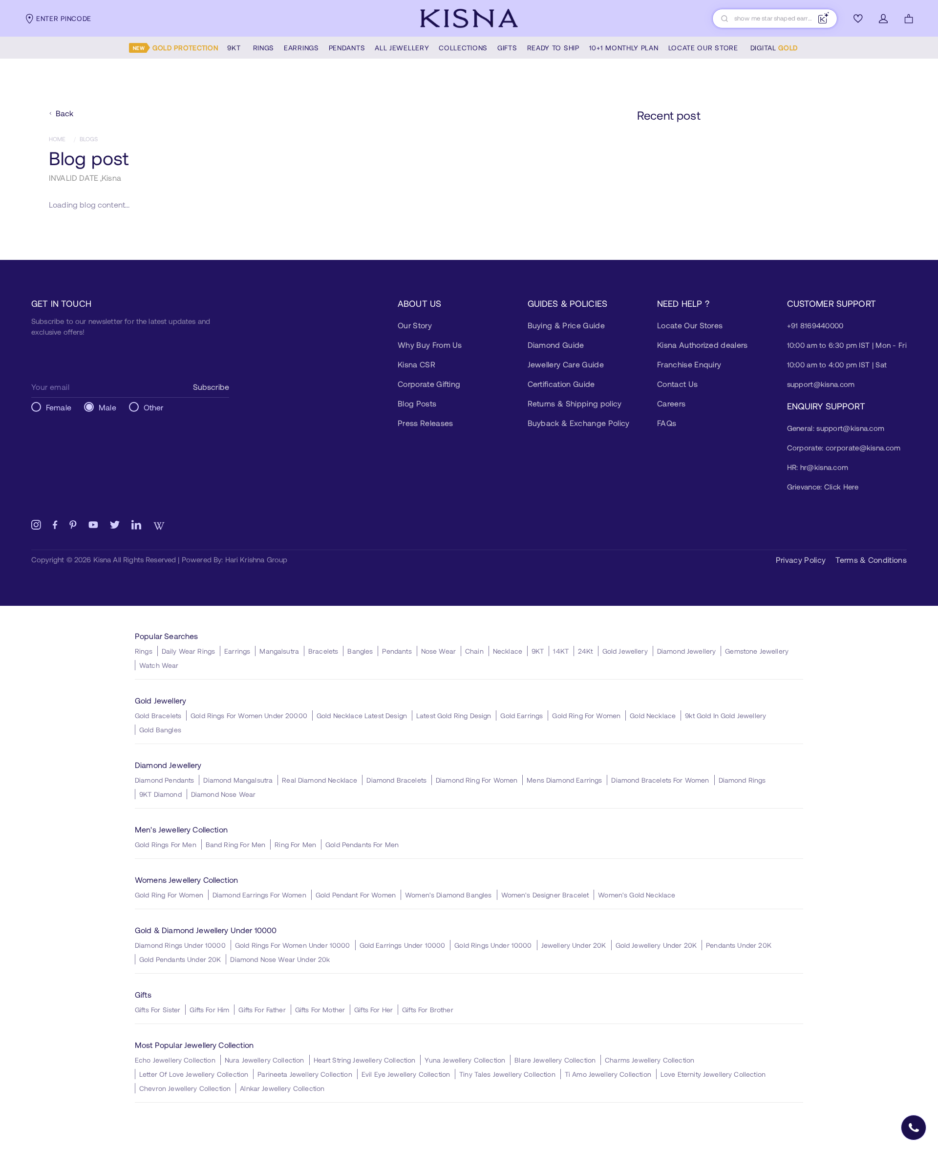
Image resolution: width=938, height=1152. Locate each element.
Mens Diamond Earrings (564, 780)
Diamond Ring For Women (476, 780)
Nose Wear (438, 651)
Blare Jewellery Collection (555, 1060)
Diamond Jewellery (686, 651)
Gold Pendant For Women (356, 895)
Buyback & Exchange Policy (579, 422)
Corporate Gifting (429, 383)
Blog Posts (417, 403)
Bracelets (323, 651)
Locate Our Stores (690, 325)
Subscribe (211, 386)
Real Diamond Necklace (319, 780)
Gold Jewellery (625, 651)
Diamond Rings (742, 780)
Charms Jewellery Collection (649, 1060)
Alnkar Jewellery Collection (282, 1088)
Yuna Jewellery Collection (465, 1060)
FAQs (666, 422)
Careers (671, 403)
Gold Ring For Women (586, 715)
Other (154, 407)
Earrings (237, 651)
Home (57, 138)
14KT (561, 651)
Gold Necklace (653, 715)
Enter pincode (63, 18)
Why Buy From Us (430, 344)
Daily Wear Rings (188, 651)
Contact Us (677, 383)
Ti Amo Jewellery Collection (608, 1074)
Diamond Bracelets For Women (660, 780)
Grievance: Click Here (823, 486)
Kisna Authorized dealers (702, 344)
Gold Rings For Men (165, 844)
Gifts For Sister (157, 1009)
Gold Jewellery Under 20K (656, 945)
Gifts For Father (261, 1009)
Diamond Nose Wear (223, 794)
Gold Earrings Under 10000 (403, 945)
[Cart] (909, 18)
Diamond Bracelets (396, 780)
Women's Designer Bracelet (545, 895)
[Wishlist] (858, 18)
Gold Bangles (160, 729)
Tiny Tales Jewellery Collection (507, 1074)
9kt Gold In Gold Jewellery (725, 715)
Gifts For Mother (320, 1009)
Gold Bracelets (158, 715)
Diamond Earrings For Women (259, 895)
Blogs (89, 138)
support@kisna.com (821, 384)
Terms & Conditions (871, 559)
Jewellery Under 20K (573, 945)
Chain (474, 651)
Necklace (507, 651)
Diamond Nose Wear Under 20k (280, 959)
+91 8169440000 (815, 325)
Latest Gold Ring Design (453, 715)
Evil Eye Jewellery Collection (406, 1074)
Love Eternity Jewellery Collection (713, 1074)
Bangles (360, 651)
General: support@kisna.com (836, 428)
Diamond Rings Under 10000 (180, 945)
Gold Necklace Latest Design (362, 715)
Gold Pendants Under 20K (180, 959)
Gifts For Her (373, 1009)
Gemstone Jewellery (757, 651)
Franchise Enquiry (689, 364)
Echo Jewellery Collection (175, 1060)
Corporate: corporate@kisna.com (844, 447)
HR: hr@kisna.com (818, 467)
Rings (143, 651)
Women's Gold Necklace (636, 895)
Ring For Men (295, 844)
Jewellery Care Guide (566, 364)
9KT (538, 651)
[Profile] (883, 18)
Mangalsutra (279, 651)
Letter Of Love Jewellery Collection (193, 1074)
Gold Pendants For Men (362, 844)
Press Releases (425, 422)
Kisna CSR (416, 364)
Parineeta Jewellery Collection (304, 1074)
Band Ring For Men (236, 844)
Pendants (396, 651)
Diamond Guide (556, 344)
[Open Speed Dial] (913, 1127)
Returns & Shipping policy (575, 403)
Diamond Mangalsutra (238, 780)
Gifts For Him (209, 1009)
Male (107, 407)
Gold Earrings (521, 715)
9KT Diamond (160, 794)
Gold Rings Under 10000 (493, 945)
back (65, 113)
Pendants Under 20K (738, 945)
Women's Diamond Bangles (448, 895)
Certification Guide (561, 383)
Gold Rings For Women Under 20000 (249, 715)
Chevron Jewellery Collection (185, 1088)
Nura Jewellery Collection (264, 1060)
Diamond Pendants (164, 780)
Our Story (415, 325)
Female (58, 407)
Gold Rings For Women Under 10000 (292, 945)
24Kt (585, 651)
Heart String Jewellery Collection (365, 1060)
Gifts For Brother (427, 1009)
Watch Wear (159, 665)
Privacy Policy (801, 559)
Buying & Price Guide (566, 325)
